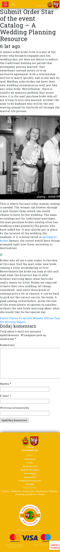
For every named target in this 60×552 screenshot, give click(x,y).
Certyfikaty (30, 473)
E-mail (5, 395)
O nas (30, 462)
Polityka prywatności (30, 480)
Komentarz (7, 345)
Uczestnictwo (30, 466)
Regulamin (30, 477)
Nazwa (5, 383)
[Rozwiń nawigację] (5, 4)
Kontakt (30, 484)
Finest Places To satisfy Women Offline (26, 318)
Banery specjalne (30, 469)
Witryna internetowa (14, 407)
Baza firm (30, 459)
